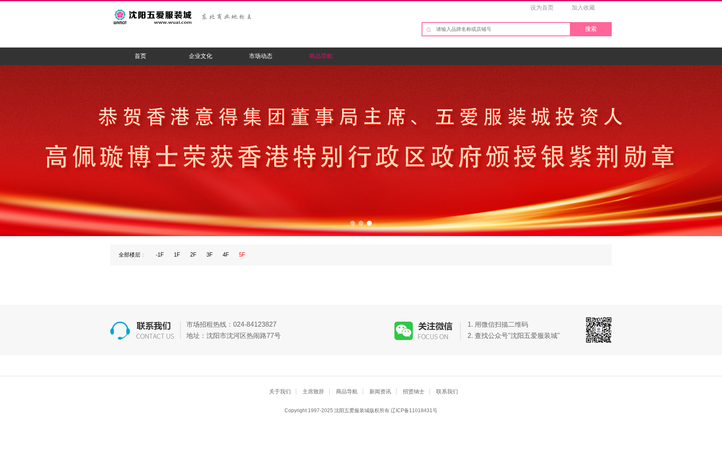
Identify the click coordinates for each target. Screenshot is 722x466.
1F (177, 255)
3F (209, 255)
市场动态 (260, 56)
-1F (160, 255)
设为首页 (542, 7)
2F (193, 255)
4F (226, 255)
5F (242, 255)
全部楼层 (129, 255)
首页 (140, 56)
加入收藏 (583, 7)
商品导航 (321, 56)
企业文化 (200, 56)
